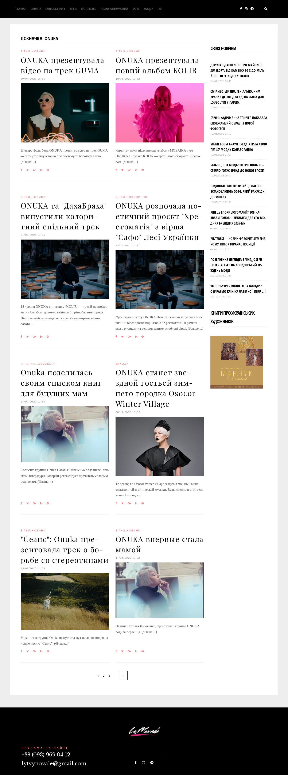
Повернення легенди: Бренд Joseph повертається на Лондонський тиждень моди (236, 265)
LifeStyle (36, 9)
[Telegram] (252, 9)
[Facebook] (241, 9)
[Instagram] (246, 9)
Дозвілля (46, 363)
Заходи (148, 9)
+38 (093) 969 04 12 (46, 755)
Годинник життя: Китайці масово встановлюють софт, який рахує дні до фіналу (237, 191)
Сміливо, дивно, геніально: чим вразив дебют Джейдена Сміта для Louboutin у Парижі (237, 97)
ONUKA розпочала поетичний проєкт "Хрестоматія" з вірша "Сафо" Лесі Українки (159, 221)
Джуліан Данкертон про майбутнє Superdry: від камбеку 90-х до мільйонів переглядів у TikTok (237, 70)
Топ (145, 197)
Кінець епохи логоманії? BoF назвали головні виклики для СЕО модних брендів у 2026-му (238, 218)
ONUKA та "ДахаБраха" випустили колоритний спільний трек (64, 215)
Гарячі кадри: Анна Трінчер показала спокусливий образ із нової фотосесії (238, 123)
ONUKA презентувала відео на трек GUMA (62, 65)
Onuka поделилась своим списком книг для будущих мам (61, 382)
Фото (136, 9)
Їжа (160, 9)
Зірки (73, 9)
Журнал (21, 9)
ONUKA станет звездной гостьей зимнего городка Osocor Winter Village (155, 388)
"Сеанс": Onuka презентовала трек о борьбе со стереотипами (65, 549)
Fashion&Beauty (55, 9)
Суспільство (88, 9)
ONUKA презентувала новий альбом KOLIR (157, 65)
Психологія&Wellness (114, 9)
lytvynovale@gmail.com (54, 763)
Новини (39, 51)
